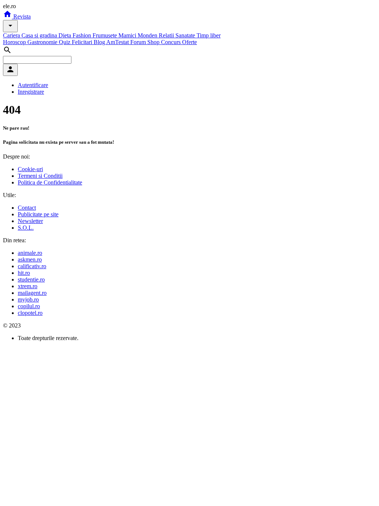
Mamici (128, 35)
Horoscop (15, 42)
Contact (27, 207)
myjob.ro (28, 299)
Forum (138, 42)
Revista (21, 16)
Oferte (189, 42)
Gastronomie (43, 42)
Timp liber (209, 35)
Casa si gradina (39, 35)
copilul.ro (29, 306)
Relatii (167, 35)
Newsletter (30, 221)
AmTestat (118, 42)
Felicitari (83, 42)
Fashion (83, 35)
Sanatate (186, 35)
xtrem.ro (27, 286)
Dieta (65, 35)
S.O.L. (26, 227)
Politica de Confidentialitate (50, 182)
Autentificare (33, 85)
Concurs (171, 42)
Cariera (12, 35)
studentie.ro (31, 279)
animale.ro (30, 253)
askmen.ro (30, 259)
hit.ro (24, 273)
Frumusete (105, 35)
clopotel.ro (30, 313)
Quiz (65, 42)
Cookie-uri (30, 169)
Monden (148, 35)
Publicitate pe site (38, 214)
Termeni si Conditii (40, 176)
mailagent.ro (32, 293)
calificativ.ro (32, 266)
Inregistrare (31, 92)
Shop (154, 42)
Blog (100, 42)
